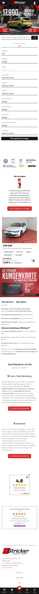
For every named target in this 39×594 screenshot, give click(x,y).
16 (29, 32)
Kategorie (4, 51)
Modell (4, 67)
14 (26, 32)
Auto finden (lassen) (19, 208)
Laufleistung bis (6, 106)
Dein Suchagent (19, 176)
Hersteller (4, 59)
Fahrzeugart (5, 75)
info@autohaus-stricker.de (10, 565)
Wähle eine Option (8, 78)
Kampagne (5, 130)
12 (23, 32)
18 (32, 32)
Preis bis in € (5, 114)
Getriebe (4, 91)
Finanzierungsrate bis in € (9, 122)
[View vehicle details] (34, 261)
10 (20, 32)
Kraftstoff (4, 83)
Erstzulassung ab (7, 98)
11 (21, 32)
